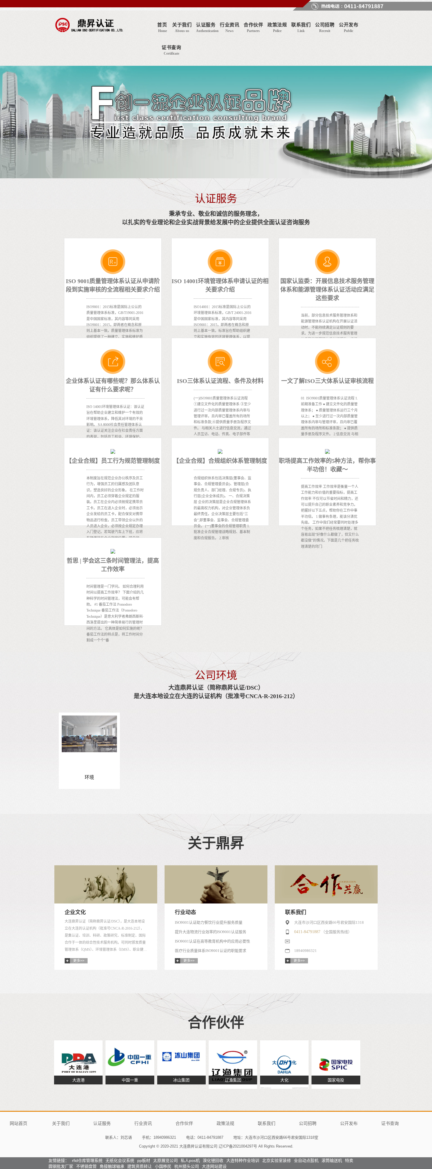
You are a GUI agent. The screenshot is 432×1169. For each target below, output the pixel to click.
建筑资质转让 (139, 1166)
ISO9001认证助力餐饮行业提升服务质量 (208, 922)
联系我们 (266, 1123)
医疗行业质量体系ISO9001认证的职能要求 (210, 950)
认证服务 (102, 1123)
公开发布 (349, 1123)
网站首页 (18, 1123)
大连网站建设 (214, 1166)
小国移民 (163, 1166)
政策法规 (225, 1123)
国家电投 (336, 1080)
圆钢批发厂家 (60, 1166)
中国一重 (130, 1080)
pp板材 (143, 1160)
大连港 (78, 1080)
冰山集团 (181, 1080)
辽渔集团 (233, 1080)
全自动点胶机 (306, 1160)
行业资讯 (143, 1123)
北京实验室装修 (276, 1160)
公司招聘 (308, 1123)
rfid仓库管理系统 (87, 1160)
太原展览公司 (165, 1160)
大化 (284, 1080)
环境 (89, 777)
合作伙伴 (184, 1123)
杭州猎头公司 (186, 1166)
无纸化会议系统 (120, 1160)
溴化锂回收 (213, 1160)
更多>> (78, 961)
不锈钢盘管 (86, 1166)
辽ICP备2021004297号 (238, 1146)
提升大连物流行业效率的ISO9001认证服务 (210, 932)
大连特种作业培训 (242, 1160)
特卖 (349, 1160)
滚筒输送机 (332, 1160)
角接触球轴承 (112, 1166)
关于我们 (61, 1123)
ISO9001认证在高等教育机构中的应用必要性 (212, 941)
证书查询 (390, 1123)
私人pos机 (190, 1160)
